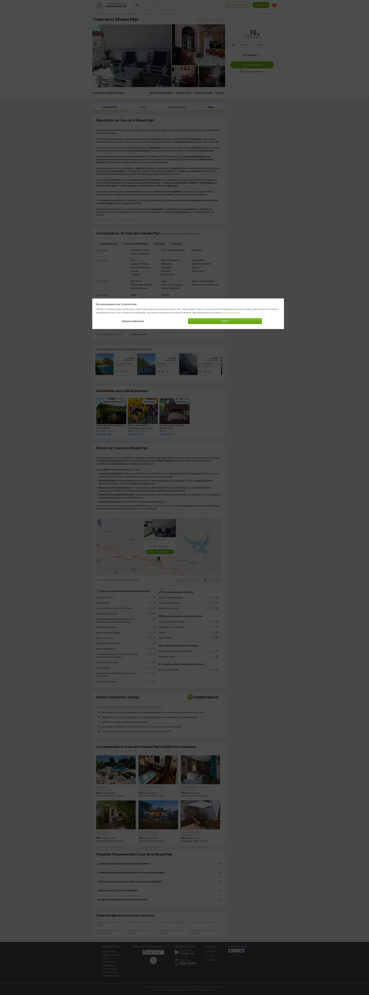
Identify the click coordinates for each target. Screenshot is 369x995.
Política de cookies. (231, 313)
